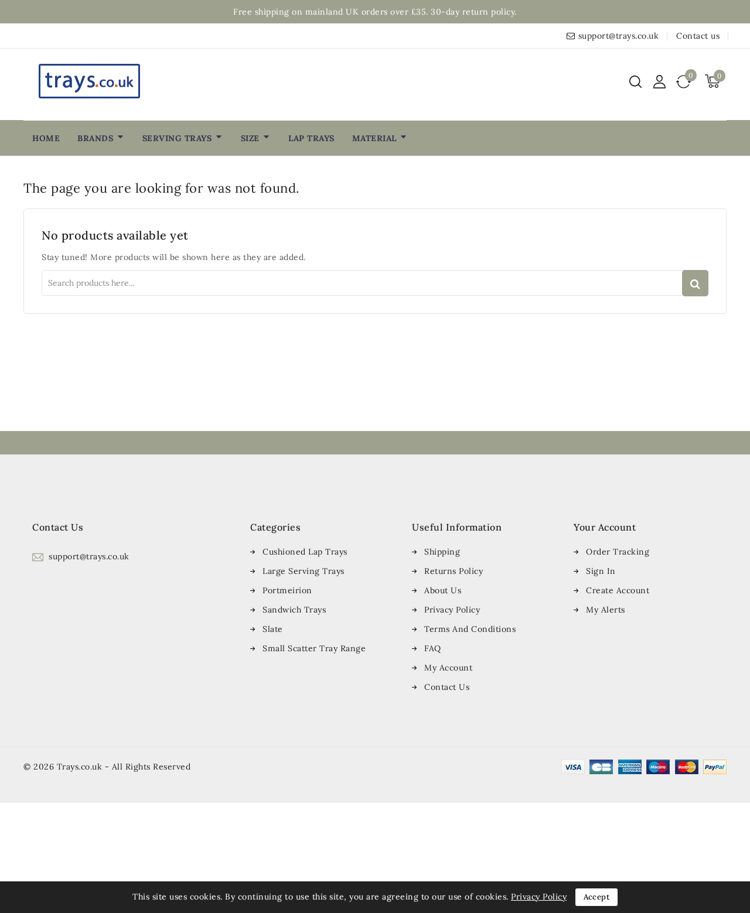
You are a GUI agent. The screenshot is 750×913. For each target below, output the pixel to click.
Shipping (442, 551)
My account (448, 667)
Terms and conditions (470, 629)
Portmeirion (287, 590)
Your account (605, 527)
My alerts (605, 609)
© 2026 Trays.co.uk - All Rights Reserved (106, 766)
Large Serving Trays (303, 571)
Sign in (601, 571)
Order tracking (617, 551)
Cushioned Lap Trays (304, 551)
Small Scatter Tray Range (314, 648)
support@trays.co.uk (618, 35)
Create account (617, 590)
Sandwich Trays (294, 609)
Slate (272, 629)
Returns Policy (453, 571)
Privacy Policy (452, 609)
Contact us (698, 35)
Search (695, 283)
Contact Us (446, 687)
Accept (596, 897)
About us (442, 590)
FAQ (432, 648)
